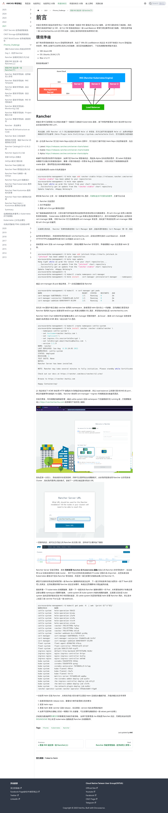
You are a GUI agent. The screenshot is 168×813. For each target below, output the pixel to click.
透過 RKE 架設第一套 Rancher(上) (13, 62)
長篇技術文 (62, 3)
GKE (46, 719)
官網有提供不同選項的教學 (101, 196)
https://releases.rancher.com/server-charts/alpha (67, 153)
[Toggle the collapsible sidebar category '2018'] (30, 236)
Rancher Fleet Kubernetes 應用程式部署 (18, 185)
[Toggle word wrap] (126, 131)
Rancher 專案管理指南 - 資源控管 (18, 120)
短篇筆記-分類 (49, 3)
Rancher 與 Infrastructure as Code (17, 130)
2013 (4, 257)
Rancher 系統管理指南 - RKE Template (16, 81)
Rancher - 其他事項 (13, 125)
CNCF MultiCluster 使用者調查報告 (17, 39)
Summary (9, 209)
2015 (4, 249)
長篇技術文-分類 (76, 3)
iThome (46, 728)
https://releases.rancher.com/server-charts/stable (67, 150)
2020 (4, 228)
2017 (4, 240)
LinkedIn (14, 799)
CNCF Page (90, 799)
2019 (4, 232)
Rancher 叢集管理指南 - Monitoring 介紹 (15, 107)
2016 (4, 245)
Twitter (13, 795)
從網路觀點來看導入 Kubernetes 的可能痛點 (17, 214)
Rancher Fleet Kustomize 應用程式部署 (18, 191)
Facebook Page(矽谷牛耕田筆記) (23, 791)
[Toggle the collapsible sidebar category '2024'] (30, 14)
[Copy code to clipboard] (130, 131)
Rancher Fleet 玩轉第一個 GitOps (15, 174)
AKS (41, 719)
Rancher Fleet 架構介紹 (15, 165)
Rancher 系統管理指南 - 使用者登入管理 (18, 75)
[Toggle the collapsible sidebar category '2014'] (30, 253)
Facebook (90, 795)
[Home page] (38, 10)
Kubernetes (55, 728)
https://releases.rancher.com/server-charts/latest (67, 146)
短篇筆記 (37, 3)
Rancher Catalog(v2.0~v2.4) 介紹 (18, 147)
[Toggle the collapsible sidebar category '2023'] (30, 18)
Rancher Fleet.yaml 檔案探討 (17, 180)
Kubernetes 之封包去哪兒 (14, 220)
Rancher (66, 728)
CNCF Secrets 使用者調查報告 (16, 30)
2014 (4, 253)
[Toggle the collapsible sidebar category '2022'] (30, 22)
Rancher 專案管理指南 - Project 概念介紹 (18, 113)
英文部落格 (15, 788)
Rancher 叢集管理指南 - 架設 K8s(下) (17, 94)
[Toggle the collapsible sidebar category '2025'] (30, 9)
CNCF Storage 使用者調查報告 (16, 34)
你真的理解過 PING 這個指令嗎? (17, 224)
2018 (4, 236)
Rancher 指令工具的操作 (15, 136)
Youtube (89, 791)
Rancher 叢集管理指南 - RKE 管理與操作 (18, 101)
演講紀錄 (99, 3)
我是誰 (28, 3)
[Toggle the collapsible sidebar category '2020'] (30, 228)
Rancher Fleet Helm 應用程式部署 (18, 198)
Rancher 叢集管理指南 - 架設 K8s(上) (17, 88)
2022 (4, 22)
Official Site (91, 788)
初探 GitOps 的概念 (13, 157)
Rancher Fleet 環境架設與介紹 (17, 169)
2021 (4, 26)
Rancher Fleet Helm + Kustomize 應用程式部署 (15, 204)
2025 (4, 9)
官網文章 (54, 716)
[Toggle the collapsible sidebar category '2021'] (30, 26)
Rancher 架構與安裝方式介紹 (17, 57)
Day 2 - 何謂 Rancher (14, 53)
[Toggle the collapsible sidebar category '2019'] (30, 232)
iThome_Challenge (12, 45)
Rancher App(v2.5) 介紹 (15, 153)
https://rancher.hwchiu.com (52, 402)
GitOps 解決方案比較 (14, 161)
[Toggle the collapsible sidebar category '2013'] (30, 257)
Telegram (90, 802)
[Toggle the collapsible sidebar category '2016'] (30, 245)
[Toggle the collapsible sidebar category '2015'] (30, 249)
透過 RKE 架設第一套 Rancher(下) (13, 68)
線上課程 (89, 3)
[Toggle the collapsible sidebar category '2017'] (30, 241)
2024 (4, 13)
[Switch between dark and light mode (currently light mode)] (145, 3)
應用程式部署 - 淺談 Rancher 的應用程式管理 (18, 141)
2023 (4, 18)
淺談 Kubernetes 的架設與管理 (18, 49)
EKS (37, 719)
